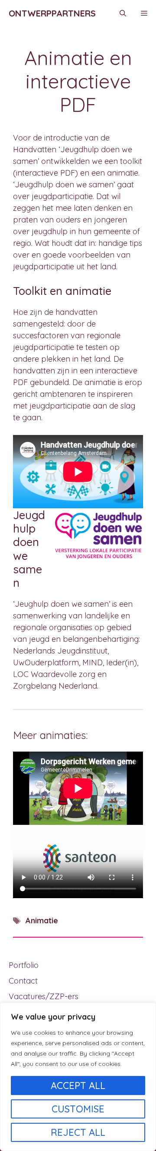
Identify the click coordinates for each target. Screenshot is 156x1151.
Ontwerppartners (52, 13)
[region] (78, 1077)
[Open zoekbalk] (122, 13)
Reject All (78, 1132)
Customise (78, 1109)
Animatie (42, 920)
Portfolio (24, 965)
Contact (23, 981)
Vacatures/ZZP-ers (43, 996)
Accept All (78, 1085)
